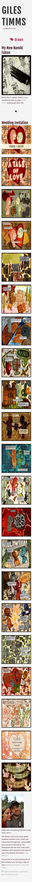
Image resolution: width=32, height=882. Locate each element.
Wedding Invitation (15, 123)
